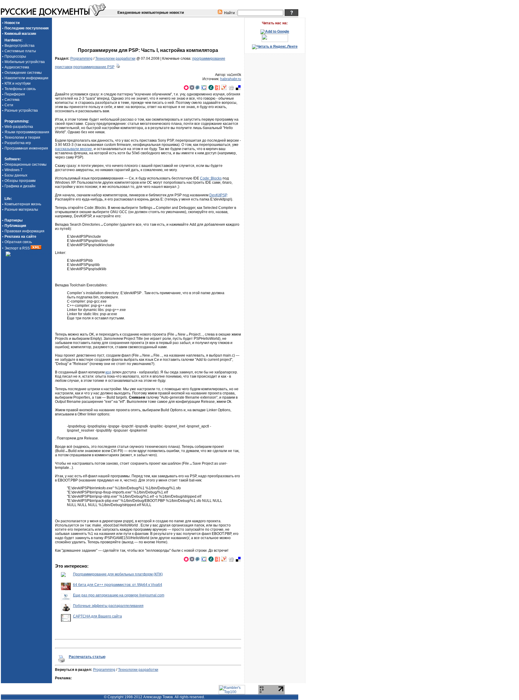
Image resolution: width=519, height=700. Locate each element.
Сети (9, 105)
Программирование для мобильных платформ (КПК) (118, 574)
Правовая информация (24, 231)
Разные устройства (21, 110)
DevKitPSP (218, 195)
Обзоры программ (20, 181)
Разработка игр (18, 143)
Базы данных (16, 175)
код (108, 372)
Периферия (15, 94)
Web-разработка (19, 127)
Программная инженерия (26, 148)
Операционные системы (26, 164)
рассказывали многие (73, 149)
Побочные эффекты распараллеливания (108, 606)
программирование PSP (93, 67)
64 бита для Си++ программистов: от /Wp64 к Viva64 (117, 585)
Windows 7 (14, 170)
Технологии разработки (115, 58)
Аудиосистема (17, 67)
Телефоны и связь (20, 89)
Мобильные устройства (25, 62)
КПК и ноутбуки (18, 83)
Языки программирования (27, 132)
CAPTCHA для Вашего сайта (97, 616)
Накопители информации (26, 78)
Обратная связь (18, 242)
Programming (16, 121)
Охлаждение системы (23, 73)
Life (8, 199)
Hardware (13, 40)
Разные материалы (21, 209)
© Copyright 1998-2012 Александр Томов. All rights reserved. (154, 697)
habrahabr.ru (230, 79)
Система (12, 100)
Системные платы (20, 51)
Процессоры (15, 56)
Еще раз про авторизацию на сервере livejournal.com (118, 595)
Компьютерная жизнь (23, 204)
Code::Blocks (211, 178)
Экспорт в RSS (18, 248)
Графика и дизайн (20, 186)
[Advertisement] (148, 27)
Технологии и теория (22, 137)
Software (12, 159)
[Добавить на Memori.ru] (186, 89)
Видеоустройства (20, 46)
